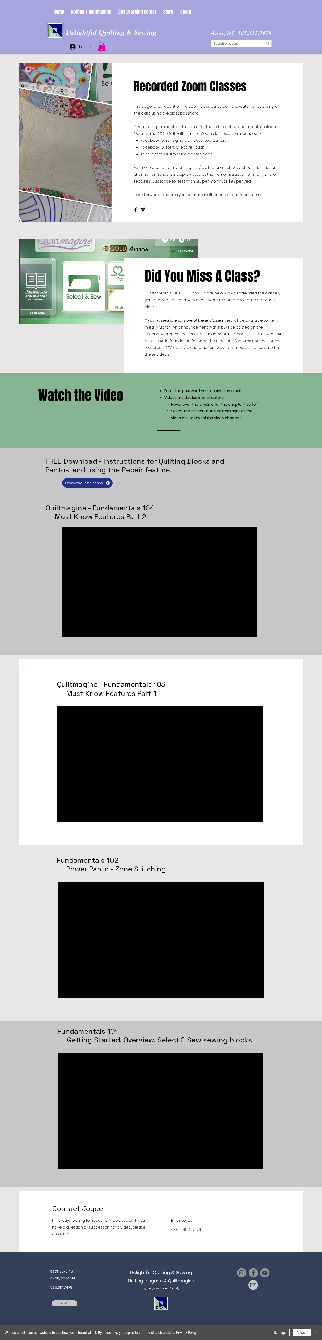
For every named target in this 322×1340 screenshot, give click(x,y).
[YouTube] (264, 1272)
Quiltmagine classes (183, 154)
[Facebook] (135, 209)
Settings (280, 1332)
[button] (91, 11)
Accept (302, 1332)
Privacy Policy (186, 1332)
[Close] (316, 1332)
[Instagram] (241, 1272)
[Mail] (253, 1285)
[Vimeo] (143, 209)
